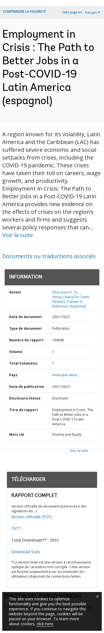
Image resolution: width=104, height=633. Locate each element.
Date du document (25, 316)
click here (45, 623)
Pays (13, 375)
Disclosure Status (24, 398)
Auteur (15, 292)
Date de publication (26, 386)
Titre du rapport (23, 410)
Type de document (25, 328)
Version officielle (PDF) (31, 516)
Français (91, 12)
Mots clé (16, 434)
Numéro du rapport (26, 340)
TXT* (16, 528)
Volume (15, 351)
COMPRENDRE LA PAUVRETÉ (24, 11)
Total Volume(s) (23, 363)
